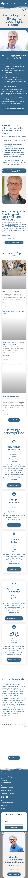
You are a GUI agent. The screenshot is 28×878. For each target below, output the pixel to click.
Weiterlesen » (6, 303)
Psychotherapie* (10, 224)
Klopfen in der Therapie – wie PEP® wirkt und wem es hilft (13, 343)
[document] (14, 855)
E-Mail (6, 821)
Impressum (4, 805)
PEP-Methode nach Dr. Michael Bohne (14, 99)
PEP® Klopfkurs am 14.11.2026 (11, 292)
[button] (25, 3)
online (3, 695)
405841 (9, 787)
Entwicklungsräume (6, 779)
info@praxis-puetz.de (7, 790)
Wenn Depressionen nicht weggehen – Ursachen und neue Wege (13, 398)
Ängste (6, 74)
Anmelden (14, 827)
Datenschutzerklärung (7, 802)
